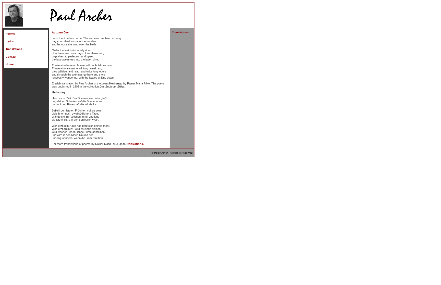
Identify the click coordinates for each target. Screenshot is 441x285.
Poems (10, 33)
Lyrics (10, 41)
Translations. (135, 143)
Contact (11, 56)
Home (10, 64)
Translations (14, 49)
